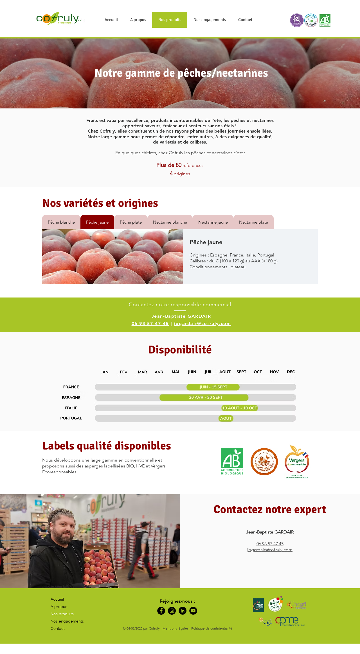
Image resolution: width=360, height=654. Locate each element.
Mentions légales (175, 628)
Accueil (57, 599)
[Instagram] (172, 611)
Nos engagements (67, 621)
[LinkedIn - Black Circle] (182, 611)
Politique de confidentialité (211, 628)
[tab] (61, 222)
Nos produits (62, 613)
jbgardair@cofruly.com (202, 323)
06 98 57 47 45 (150, 323)
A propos (59, 606)
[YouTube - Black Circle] (193, 611)
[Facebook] (161, 611)
